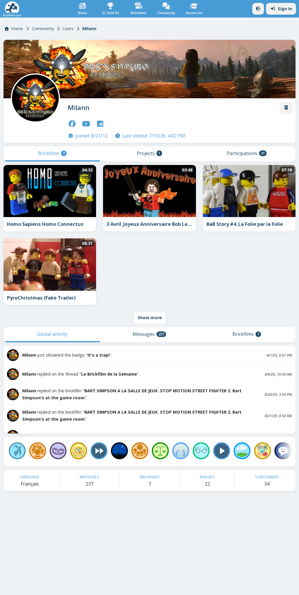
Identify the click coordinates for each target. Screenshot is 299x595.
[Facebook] (72, 124)
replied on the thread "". (81, 374)
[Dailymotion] (100, 124)
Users (68, 28)
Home (17, 28)
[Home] (12, 8)
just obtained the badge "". (67, 355)
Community (43, 28)
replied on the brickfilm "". (131, 394)
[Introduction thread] (286, 108)
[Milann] (34, 96)
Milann (78, 107)
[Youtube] (86, 124)
